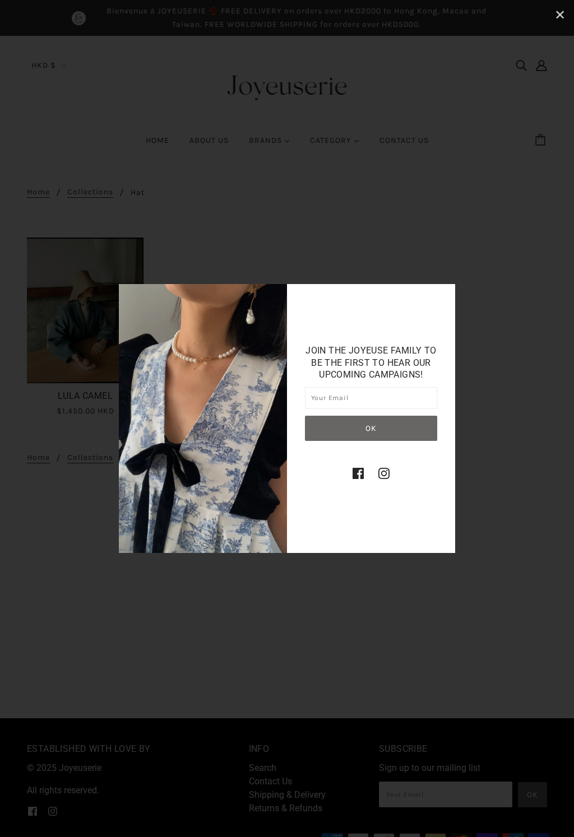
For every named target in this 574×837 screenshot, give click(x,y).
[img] (358, 473)
